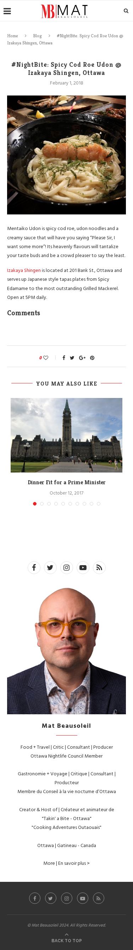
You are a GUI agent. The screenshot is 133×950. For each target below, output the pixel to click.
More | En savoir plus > (66, 863)
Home (12, 36)
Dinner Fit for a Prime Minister (67, 482)
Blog (37, 36)
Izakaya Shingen (24, 270)
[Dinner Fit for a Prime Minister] (66, 435)
